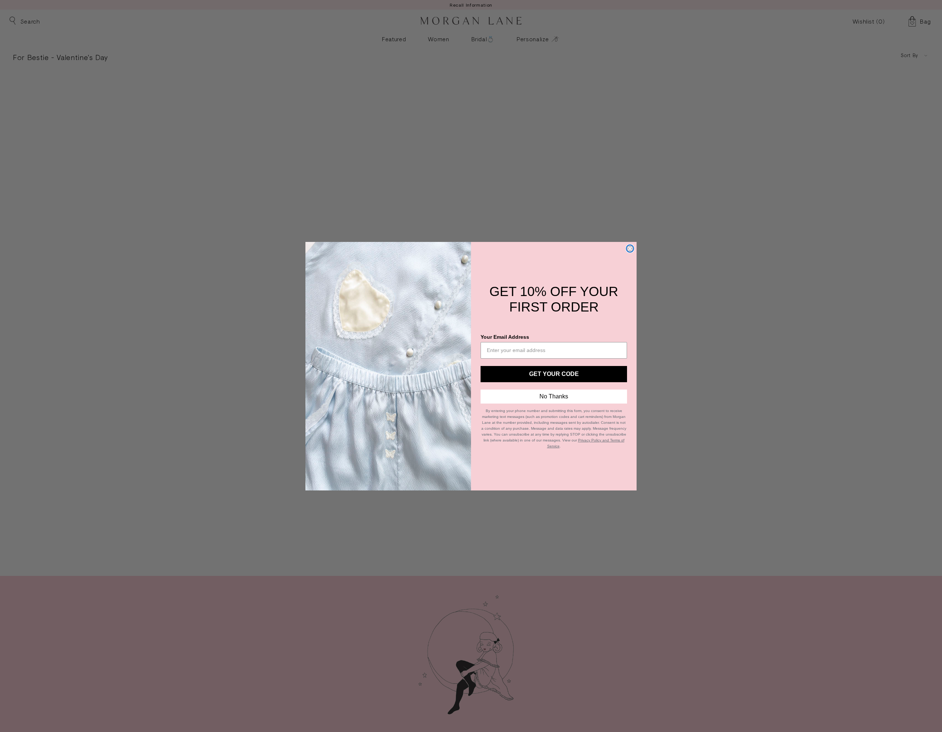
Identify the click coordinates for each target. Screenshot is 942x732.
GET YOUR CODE (554, 374)
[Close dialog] (630, 248)
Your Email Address (505, 337)
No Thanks (553, 396)
